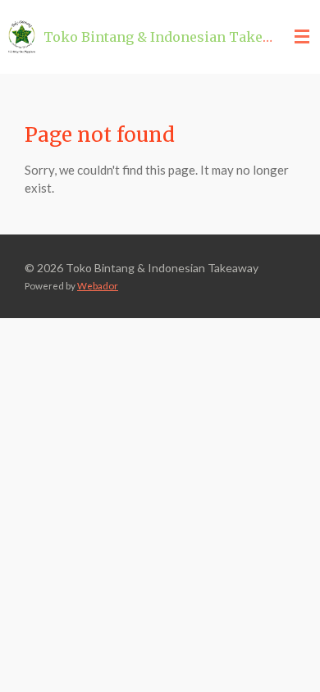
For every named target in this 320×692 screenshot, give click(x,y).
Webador (97, 285)
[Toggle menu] (302, 36)
